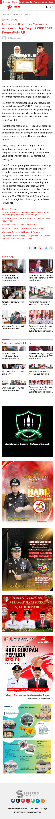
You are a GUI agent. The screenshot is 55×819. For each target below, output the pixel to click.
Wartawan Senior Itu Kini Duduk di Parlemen (21, 232)
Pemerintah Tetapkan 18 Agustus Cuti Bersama (23, 228)
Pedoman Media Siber (18, 808)
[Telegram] (38, 801)
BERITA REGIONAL (9, 20)
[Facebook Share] (30, 248)
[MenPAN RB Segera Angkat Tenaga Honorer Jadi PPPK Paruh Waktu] (41, 266)
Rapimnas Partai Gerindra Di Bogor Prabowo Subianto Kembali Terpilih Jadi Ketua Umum (26, 237)
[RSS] (43, 801)
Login (45, 808)
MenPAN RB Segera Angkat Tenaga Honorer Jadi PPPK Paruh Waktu (26, 219)
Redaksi (34, 808)
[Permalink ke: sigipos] (4, 37)
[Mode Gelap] (47, 7)
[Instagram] (23, 801)
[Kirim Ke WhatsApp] (51, 248)
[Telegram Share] (46, 248)
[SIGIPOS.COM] (13, 7)
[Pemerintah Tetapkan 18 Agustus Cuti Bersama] (41, 292)
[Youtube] (28, 801)
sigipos (10, 37)
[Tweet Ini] (35, 248)
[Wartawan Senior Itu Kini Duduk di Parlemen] (14, 317)
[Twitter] (18, 801)
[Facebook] (13, 801)
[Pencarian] (51, 7)
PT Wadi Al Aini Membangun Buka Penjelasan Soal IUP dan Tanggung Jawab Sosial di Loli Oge (26, 213)
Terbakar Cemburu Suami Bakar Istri (18, 224)
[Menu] (4, 7)
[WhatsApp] (33, 801)
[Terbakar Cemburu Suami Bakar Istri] (14, 292)
